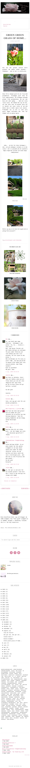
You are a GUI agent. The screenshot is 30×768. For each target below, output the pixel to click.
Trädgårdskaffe (4, 713)
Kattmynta (3, 688)
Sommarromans (4, 708)
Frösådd (12, 680)
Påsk (18, 702)
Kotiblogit (10, 690)
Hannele (8, 399)
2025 (3, 589)
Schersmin (18, 705)
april (5, 649)
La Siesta (24, 691)
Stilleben (22, 708)
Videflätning (8, 716)
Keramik (12, 688)
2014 (3, 609)
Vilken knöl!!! (8, 636)
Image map (25, 684)
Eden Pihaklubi (16, 677)
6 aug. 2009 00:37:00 (12, 464)
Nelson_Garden (16, 695)
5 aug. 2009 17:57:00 (12, 405)
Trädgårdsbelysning (5, 712)
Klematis (16, 688)
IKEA (20, 684)
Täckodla (24, 713)
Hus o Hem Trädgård (5, 684)
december (6, 622)
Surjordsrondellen (19, 709)
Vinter (13, 716)
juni (5, 645)
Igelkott (16, 684)
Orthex (14, 698)
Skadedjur (20, 706)
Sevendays (24, 705)
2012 (3, 613)
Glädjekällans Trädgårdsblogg (15, 440)
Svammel (26, 709)
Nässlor (22, 697)
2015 (3, 606)
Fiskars (25, 679)
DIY (11, 677)
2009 (3, 620)
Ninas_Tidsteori (4, 697)
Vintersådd (18, 716)
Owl (17, 698)
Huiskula (20, 683)
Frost (8, 680)
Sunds (12, 709)
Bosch (20, 673)
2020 (3, 596)
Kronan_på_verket (10, 691)
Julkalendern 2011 (5, 687)
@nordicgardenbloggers (6, 669)
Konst (26, 688)
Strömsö (3, 709)
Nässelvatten (17, 697)
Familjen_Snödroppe (18, 679)
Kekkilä (8, 688)
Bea (7, 339)
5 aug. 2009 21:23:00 (12, 423)
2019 (3, 598)
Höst (13, 684)
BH (23, 670)
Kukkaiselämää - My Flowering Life (13, 752)
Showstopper (8, 706)
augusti (6, 630)
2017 (3, 602)
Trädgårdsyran (12, 713)
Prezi (20, 701)
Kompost (21, 688)
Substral (8, 709)
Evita (12, 679)
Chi (12, 676)
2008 (3, 658)
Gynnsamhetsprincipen (12, 683)
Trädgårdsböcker (14, 712)
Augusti (12, 670)
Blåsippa (16, 673)
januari (6, 656)
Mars (11, 694)
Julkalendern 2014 (14, 687)
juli (5, 643)
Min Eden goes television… (13, 573)
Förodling (3, 681)
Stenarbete (11, 708)
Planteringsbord (10, 701)
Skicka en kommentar (10, 481)
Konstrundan (4, 690)
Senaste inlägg (6, 488)
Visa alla (27, 754)
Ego (21, 677)
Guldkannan (20, 681)
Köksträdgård (18, 691)
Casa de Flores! (9, 632)
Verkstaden (25, 715)
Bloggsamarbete (4, 672)
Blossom (11, 673)
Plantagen (3, 701)
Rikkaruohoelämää (7, 745)
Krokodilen (23, 690)
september (7, 628)
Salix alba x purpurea (10, 705)
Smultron (25, 706)
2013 (3, 611)
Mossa (22, 694)
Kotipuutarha (17, 690)
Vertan (2, 716)
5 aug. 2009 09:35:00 (12, 395)
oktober (6, 626)
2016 (3, 604)
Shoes (2, 706)
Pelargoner (22, 698)
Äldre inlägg (24, 488)
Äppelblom (3, 719)
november (6, 624)
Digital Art (7, 677)
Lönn (8, 694)
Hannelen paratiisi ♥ (8, 742)
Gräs (16, 681)
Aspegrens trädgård (5, 670)
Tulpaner (18, 713)
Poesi (16, 701)
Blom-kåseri (18, 672)
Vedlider (20, 715)
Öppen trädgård (10, 719)
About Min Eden (7, 24)
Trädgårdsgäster (23, 712)
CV (15, 676)
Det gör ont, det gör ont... (12, 634)
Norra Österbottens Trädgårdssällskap (14, 749)
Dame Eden (24, 676)
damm (2, 677)
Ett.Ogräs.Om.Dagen (5, 679)
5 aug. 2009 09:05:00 (12, 371)
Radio (21, 702)
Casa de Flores (7, 676)
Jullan (8, 467)
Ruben (7, 427)
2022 (3, 591)
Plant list (5, 26)
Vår (22, 716)
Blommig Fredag (4, 673)
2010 (3, 617)
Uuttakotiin (3, 715)
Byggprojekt (9, 240)
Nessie (22, 695)
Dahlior (18, 676)
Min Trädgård (17, 240)
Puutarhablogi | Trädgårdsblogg (8, 702)
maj (5, 647)
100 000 (8, 565)
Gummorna (3, 683)
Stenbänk (17, 708)
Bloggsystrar (12, 672)
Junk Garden (22, 687)
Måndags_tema (4, 695)
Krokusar (3, 691)
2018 (3, 600)
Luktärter (3, 694)
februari (6, 654)
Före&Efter (18, 680)
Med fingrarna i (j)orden (13, 408)
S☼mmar (3, 705)
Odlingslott (8, 698)
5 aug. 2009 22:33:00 (12, 437)
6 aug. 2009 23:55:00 (12, 477)
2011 (3, 615)
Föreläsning (24, 680)
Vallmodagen (14, 715)
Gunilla (8, 375)
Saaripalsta (5, 739)
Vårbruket (26, 716)
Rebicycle (26, 702)
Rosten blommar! (9, 639)
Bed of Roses (18, 670)
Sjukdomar (14, 706)
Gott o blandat (10, 681)
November (11, 697)
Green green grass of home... (13, 640)
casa (2, 676)
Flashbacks (3, 680)
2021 (3, 593)
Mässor (10, 695)
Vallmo (8, 715)
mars (5, 651)
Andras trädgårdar (17, 669)
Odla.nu (3, 698)
